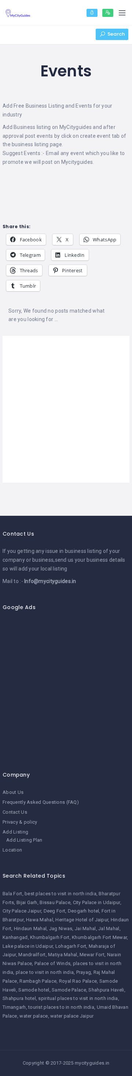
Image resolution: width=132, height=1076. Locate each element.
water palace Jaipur (72, 1016)
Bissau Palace (55, 902)
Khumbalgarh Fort (49, 937)
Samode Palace (69, 990)
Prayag (83, 972)
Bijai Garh (26, 902)
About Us (13, 792)
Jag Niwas (61, 928)
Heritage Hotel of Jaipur (81, 919)
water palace (33, 1016)
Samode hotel (33, 990)
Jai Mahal (85, 928)
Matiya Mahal (62, 954)
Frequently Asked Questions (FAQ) (41, 802)
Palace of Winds (52, 963)
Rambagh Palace (37, 981)
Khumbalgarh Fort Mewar (99, 937)
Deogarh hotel (83, 911)
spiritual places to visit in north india (78, 998)
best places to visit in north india (60, 893)
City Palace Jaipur (22, 911)
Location (12, 850)
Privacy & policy (20, 822)
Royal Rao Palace (78, 981)
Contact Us (15, 812)
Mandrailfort (31, 954)
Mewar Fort (92, 954)
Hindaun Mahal (30, 928)
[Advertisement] (66, 409)
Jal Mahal (109, 928)
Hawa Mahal (39, 919)
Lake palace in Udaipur (28, 946)
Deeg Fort (55, 911)
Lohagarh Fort (71, 946)
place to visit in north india (45, 972)
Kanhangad (15, 937)
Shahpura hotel (19, 998)
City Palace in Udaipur (96, 902)
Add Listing (15, 832)
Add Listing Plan (24, 840)
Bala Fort (12, 893)
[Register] (107, 13)
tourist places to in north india (61, 1007)
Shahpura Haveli (106, 990)
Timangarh (14, 1007)
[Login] (92, 13)
